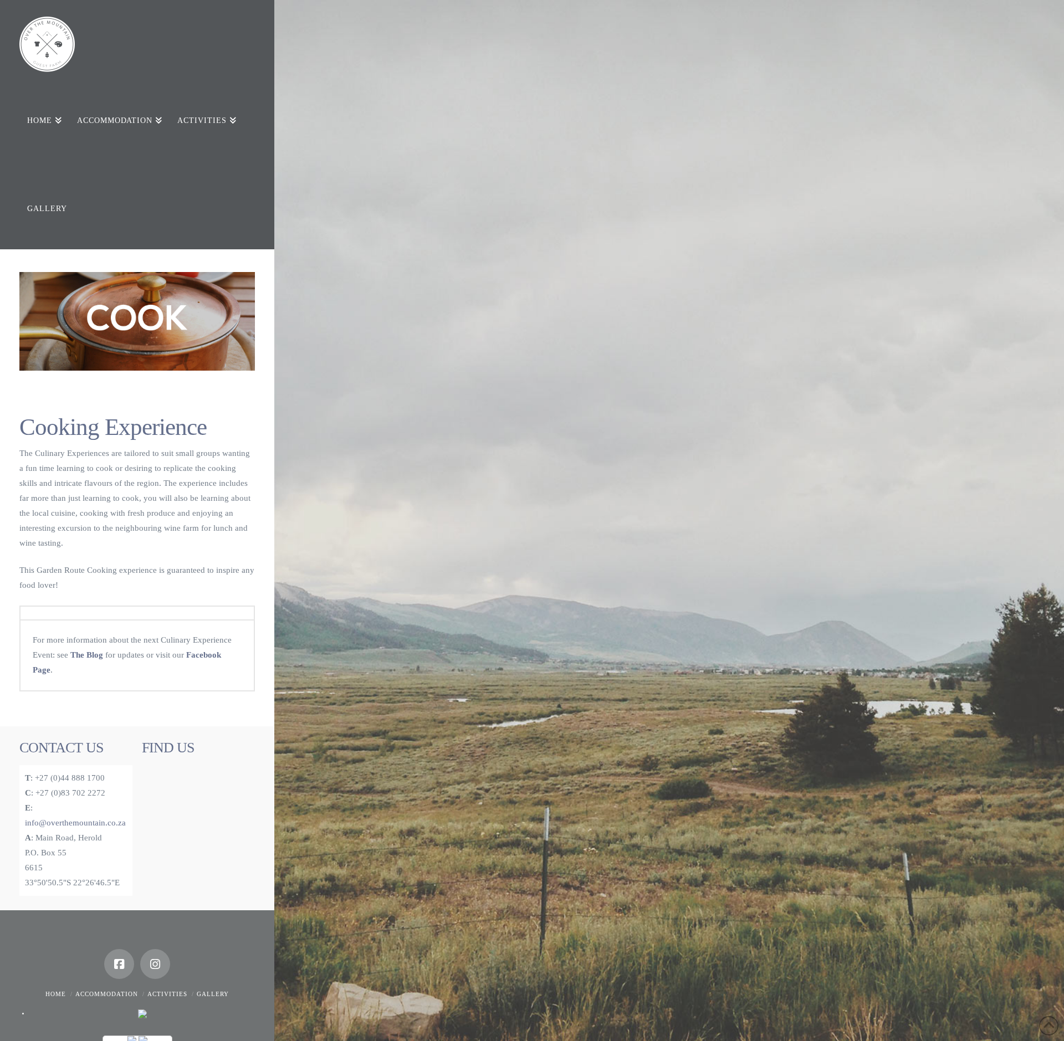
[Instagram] (155, 964)
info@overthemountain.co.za (75, 822)
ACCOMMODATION (106, 994)
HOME (55, 994)
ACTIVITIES (167, 994)
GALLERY (213, 994)
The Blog (86, 654)
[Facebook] (119, 964)
